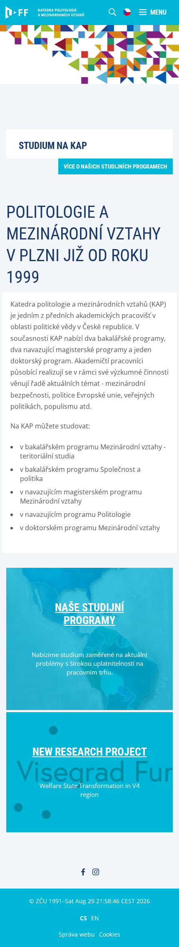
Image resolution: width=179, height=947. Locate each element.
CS (83, 918)
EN (95, 918)
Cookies (109, 934)
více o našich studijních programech (115, 166)
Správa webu (77, 934)
